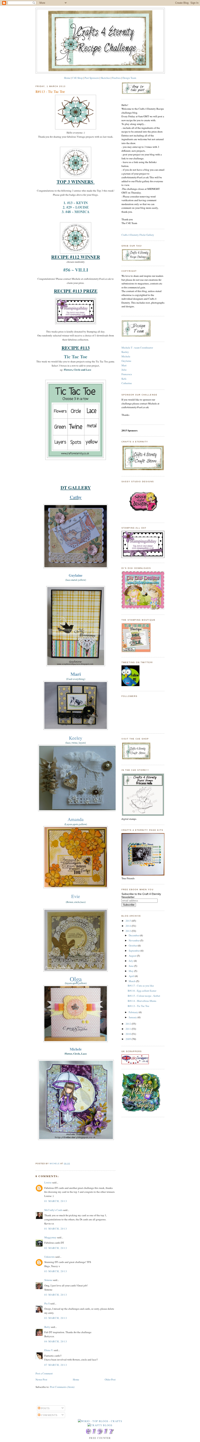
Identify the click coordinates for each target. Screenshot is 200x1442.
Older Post (110, 1379)
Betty (47, 1327)
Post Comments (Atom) (62, 1387)
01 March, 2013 (55, 1201)
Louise (48, 1182)
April (132, 976)
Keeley (75, 738)
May (131, 971)
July (131, 961)
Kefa (123, 378)
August (133, 955)
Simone (48, 1280)
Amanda (76, 819)
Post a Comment (44, 1373)
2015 (129, 920)
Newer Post (41, 1379)
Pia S (47, 1303)
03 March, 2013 (55, 1271)
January (133, 1017)
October (133, 945)
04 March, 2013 (55, 1341)
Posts (45, 1408)
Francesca (126, 374)
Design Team (129, 78)
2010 (129, 1034)
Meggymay (50, 1237)
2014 (129, 926)
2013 (129, 931)
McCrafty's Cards (53, 1210)
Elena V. (48, 1350)
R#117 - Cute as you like (141, 985)
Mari (76, 673)
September (134, 950)
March (132, 981)
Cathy (76, 497)
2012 (129, 1023)
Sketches (105, 78)
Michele (125, 356)
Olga (76, 979)
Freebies (116, 78)
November (134, 940)
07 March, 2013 (55, 1365)
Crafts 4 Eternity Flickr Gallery (137, 235)
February (134, 1012)
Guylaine (75, 575)
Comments (49, 1415)
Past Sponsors (92, 78)
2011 (129, 1029)
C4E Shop (77, 78)
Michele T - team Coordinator (137, 347)
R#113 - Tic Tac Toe (138, 1006)
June (131, 966)
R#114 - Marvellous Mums (142, 1001)
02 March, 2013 (55, 1248)
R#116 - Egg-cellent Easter (142, 990)
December (134, 935)
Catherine (126, 383)
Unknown (49, 1256)
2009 (129, 1039)
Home (67, 78)
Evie (75, 896)
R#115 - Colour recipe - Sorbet (144, 995)
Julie (124, 369)
